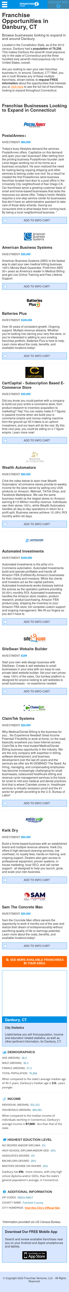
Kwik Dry (10, 830)
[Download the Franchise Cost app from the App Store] (34, 1255)
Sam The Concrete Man (22, 906)
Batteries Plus (14, 313)
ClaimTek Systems (18, 718)
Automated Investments (23, 551)
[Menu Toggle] (5, 4)
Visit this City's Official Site (42, 1207)
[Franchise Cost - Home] (29, 4)
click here (17, 86)
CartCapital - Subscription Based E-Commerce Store (33, 385)
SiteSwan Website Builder (24, 648)
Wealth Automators (19, 467)
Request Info (58, 4)
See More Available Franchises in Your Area (36, 961)
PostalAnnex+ (14, 135)
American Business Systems (27, 247)
